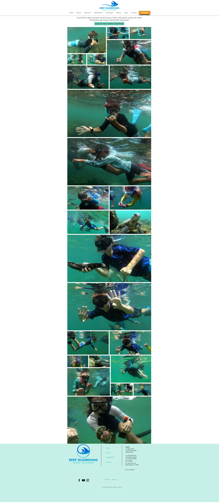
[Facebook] (79, 480)
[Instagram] (87, 480)
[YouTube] (83, 480)
